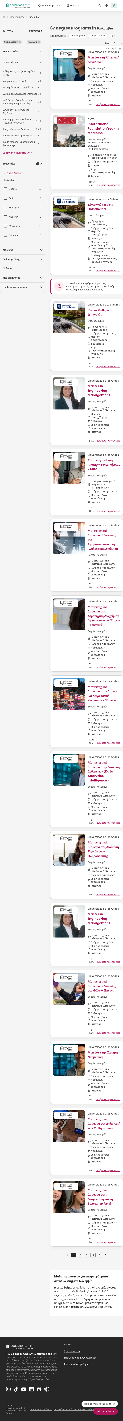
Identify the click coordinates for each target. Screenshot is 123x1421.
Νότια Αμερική (14, 172)
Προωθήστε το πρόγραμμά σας (80, 1357)
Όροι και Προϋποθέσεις (41, 1409)
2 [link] (80, 1255)
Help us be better (106, 1411)
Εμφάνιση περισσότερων (16, 152)
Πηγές (73, 5)
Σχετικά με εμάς (72, 1351)
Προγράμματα (50, 5)
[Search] (99, 5)
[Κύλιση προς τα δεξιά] (120, 36)
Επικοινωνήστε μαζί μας (76, 1364)
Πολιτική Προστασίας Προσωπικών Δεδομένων (76, 1409)
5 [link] (99, 1255)
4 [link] (93, 1255)
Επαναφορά (35, 30)
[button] (12, 42)
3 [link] (86, 1255)
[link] (34, 17)
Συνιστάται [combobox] (112, 43)
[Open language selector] (107, 5)
